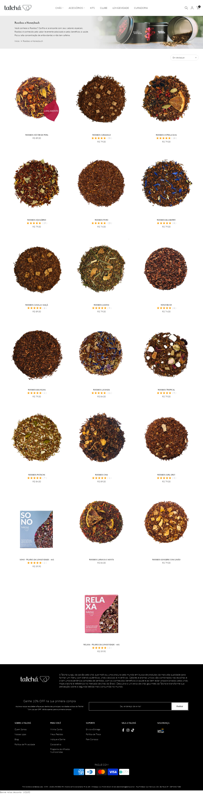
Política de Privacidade (25, 744)
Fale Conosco (92, 739)
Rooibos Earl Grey (166, 475)
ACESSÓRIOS (76, 7)
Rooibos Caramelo (101, 135)
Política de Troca (93, 734)
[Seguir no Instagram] (128, 730)
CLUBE (103, 7)
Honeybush (166, 305)
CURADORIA (141, 7)
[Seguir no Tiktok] (132, 730)
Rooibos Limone (101, 305)
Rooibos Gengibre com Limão (166, 559)
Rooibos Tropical (166, 390)
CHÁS (58, 7)
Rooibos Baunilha (37, 390)
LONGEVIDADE (120, 7)
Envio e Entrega (93, 729)
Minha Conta (56, 729)
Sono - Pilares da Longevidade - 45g (37, 559)
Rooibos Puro (101, 220)
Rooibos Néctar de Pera (36, 135)
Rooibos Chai (101, 475)
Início (17, 41)
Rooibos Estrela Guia (166, 135)
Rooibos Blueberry (166, 220)
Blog (17, 739)
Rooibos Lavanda (101, 390)
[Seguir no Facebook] (123, 730)
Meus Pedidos (56, 734)
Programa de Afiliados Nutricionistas (60, 750)
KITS (92, 7)
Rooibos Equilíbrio (36, 220)
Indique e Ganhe (57, 739)
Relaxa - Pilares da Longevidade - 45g (101, 644)
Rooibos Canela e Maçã (36, 305)
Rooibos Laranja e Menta (101, 559)
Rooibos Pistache (36, 475)
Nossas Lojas (20, 734)
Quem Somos (21, 729)
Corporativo (55, 744)
